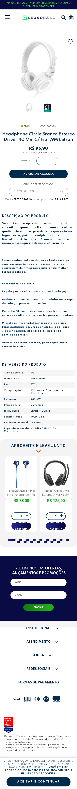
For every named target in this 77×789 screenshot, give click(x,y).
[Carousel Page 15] (52, 542)
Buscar (64, 17)
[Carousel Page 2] (20, 540)
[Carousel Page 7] (54, 540)
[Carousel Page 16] (58, 542)
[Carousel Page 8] (61, 540)
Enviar (38, 607)
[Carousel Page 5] (40, 540)
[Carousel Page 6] (47, 540)
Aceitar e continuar (38, 781)
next (72, 499)
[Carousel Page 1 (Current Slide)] (12, 540)
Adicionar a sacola (38, 174)
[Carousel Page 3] (27, 540)
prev (5, 499)
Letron (25, 126)
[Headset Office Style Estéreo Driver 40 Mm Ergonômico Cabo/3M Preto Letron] (56, 473)
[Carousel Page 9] (67, 540)
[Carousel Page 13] (38, 542)
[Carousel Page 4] (34, 540)
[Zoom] (29, 107)
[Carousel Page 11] (25, 542)
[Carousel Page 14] (45, 542)
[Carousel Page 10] (18, 542)
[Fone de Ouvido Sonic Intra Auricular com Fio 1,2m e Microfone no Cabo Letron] (21, 473)
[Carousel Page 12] (31, 542)
